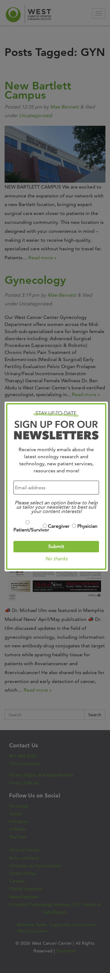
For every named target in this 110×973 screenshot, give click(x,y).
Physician (87, 526)
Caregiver (59, 526)
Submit (56, 546)
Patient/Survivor (27, 530)
